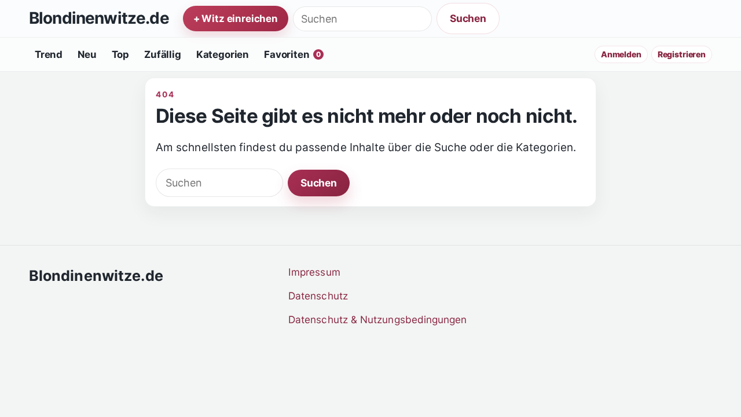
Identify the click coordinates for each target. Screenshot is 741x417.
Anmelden (621, 54)
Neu (87, 54)
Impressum (314, 272)
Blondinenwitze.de (99, 18)
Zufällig (162, 54)
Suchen (468, 18)
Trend (49, 54)
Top (121, 54)
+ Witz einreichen (235, 18)
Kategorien (222, 54)
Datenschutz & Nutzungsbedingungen (377, 319)
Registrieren (682, 54)
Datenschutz (318, 296)
